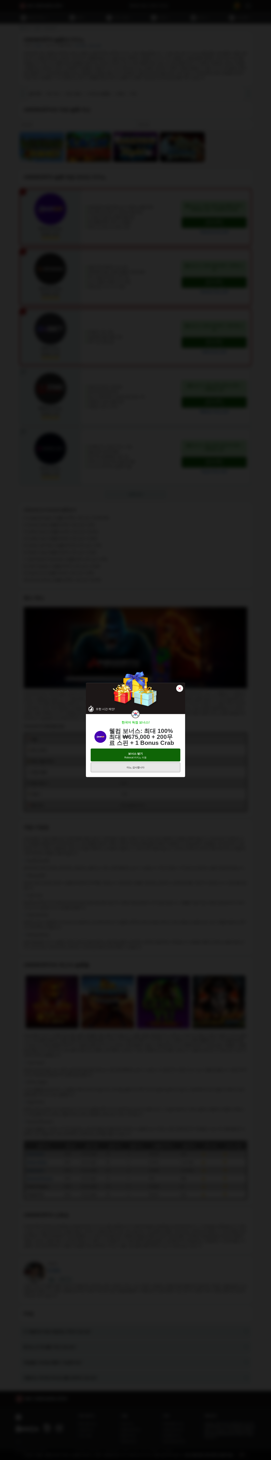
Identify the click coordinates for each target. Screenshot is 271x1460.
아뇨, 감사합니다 (135, 767)
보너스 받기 (135, 755)
